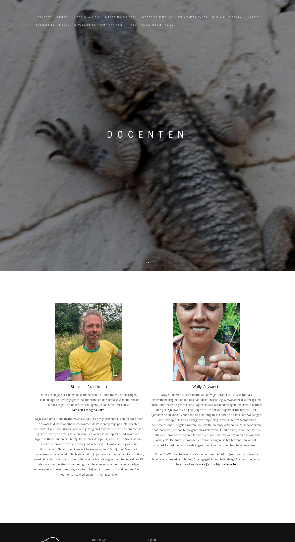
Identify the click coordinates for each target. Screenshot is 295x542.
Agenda (62, 16)
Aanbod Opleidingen (120, 16)
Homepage (44, 16)
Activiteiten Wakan (193, 16)
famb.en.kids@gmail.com (88, 410)
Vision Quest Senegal (158, 24)
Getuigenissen (111, 24)
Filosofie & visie (86, 16)
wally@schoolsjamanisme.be (217, 464)
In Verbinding (85, 24)
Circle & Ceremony (227, 16)
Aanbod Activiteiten (157, 16)
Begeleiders (45, 24)
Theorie (252, 16)
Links (132, 24)
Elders (64, 24)
